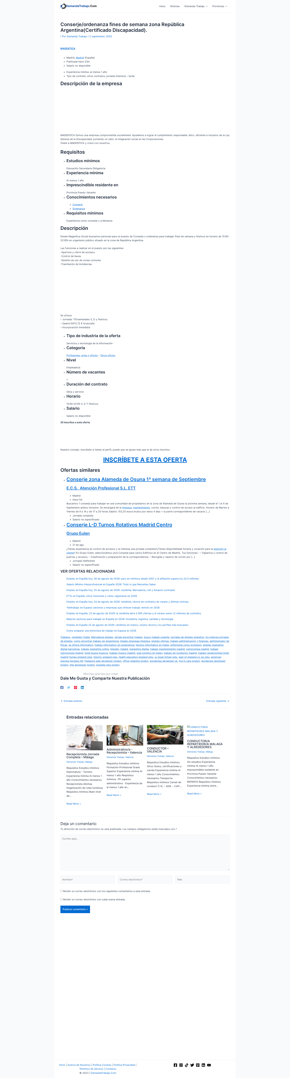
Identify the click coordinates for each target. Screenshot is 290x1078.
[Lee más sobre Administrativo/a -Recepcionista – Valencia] (125, 735)
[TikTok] (186, 1065)
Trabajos (65, 637)
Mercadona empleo (102, 637)
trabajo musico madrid (122, 652)
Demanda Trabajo (75, 761)
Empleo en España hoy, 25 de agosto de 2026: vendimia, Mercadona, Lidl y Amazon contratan (120, 590)
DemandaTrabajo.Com (103, 1072)
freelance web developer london (102, 660)
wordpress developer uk (163, 660)
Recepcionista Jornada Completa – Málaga (82, 755)
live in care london (189, 660)
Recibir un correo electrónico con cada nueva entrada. (94, 899)
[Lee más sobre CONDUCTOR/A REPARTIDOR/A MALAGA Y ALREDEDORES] (205, 730)
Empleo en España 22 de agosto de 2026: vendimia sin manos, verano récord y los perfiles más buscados (127, 624)
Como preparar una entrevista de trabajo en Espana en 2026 (101, 630)
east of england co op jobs (194, 657)
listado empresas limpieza (135, 641)
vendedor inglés (81, 637)
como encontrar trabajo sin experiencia (96, 641)
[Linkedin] (82, 687)
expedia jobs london (107, 664)
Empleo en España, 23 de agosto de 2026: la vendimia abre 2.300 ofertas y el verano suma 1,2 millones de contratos (133, 613)
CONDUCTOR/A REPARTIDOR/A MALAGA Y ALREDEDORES (205, 744)
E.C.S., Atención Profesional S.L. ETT (101, 488)
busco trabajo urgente (156, 637)
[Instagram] (181, 1065)
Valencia (129, 757)
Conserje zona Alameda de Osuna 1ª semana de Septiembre (136, 479)
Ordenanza (78, 208)
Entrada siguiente (217, 701)
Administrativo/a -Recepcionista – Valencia (124, 751)
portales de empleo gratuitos (187, 637)
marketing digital (139, 649)
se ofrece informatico (81, 644)
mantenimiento (141, 507)
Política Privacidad (124, 1064)
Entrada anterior (71, 701)
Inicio (62, 1064)
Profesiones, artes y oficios (82, 355)
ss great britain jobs (166, 657)
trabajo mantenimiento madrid (167, 649)
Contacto (111, 1068)
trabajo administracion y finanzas (189, 641)
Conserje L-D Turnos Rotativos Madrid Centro (119, 525)
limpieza (127, 507)
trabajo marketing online (95, 649)
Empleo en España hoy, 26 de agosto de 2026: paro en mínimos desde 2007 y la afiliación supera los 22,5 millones (132, 578)
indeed (124, 649)
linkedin (114, 649)
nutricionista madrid (197, 649)
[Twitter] (68, 687)
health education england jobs (136, 657)
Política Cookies (102, 1064)
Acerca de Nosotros (79, 1064)
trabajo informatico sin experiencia (114, 644)
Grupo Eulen (78, 533)
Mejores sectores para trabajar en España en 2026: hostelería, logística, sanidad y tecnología (119, 619)
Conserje (77, 204)
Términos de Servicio (91, 1068)
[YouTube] (209, 1065)
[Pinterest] (75, 687)
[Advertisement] (145, 111)
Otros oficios (107, 355)
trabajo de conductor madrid (180, 652)
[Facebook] (61, 687)
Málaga (88, 761)
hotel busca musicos (96, 652)
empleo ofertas (160, 641)
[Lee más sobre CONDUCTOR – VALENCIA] (165, 734)
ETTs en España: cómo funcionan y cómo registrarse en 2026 (101, 595)
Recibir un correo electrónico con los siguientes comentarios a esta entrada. (106, 891)
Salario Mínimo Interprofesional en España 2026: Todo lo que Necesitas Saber (111, 584)
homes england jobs (80, 657)
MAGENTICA (67, 48)
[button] (206, 6)
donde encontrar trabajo (129, 637)
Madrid (80, 57)
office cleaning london (135, 660)
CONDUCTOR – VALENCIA (158, 750)
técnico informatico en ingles (152, 644)
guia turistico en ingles (149, 652)
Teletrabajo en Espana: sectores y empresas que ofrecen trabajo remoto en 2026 (113, 607)
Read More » (73, 803)
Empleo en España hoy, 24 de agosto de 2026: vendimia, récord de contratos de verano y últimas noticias (127, 601)
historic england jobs (105, 657)
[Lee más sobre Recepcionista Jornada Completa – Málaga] (84, 737)
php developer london (82, 664)
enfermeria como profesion (185, 644)
